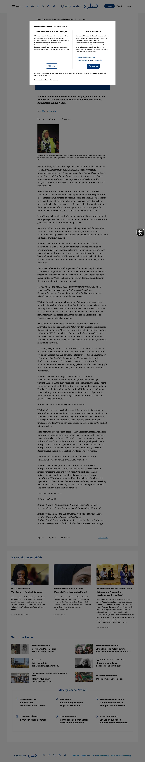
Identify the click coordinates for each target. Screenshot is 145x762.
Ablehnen (51, 66)
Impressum (54, 80)
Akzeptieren (93, 66)
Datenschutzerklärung (41, 47)
